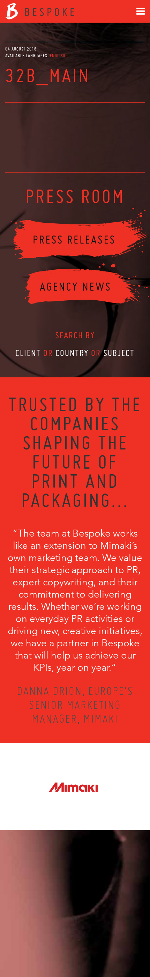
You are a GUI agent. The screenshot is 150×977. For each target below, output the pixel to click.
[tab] (57, 55)
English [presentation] (57, 55)
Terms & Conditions (88, 946)
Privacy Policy (56, 946)
